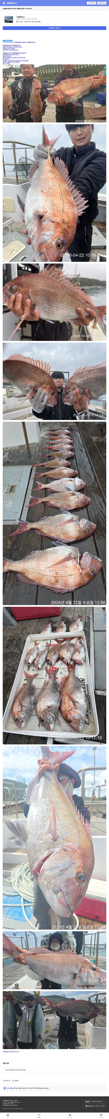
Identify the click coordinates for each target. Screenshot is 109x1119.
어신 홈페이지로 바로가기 (96, 1101)
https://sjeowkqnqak (8, 42)
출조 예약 (102, 3)
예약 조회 (92, 3)
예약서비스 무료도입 (99, 1106)
